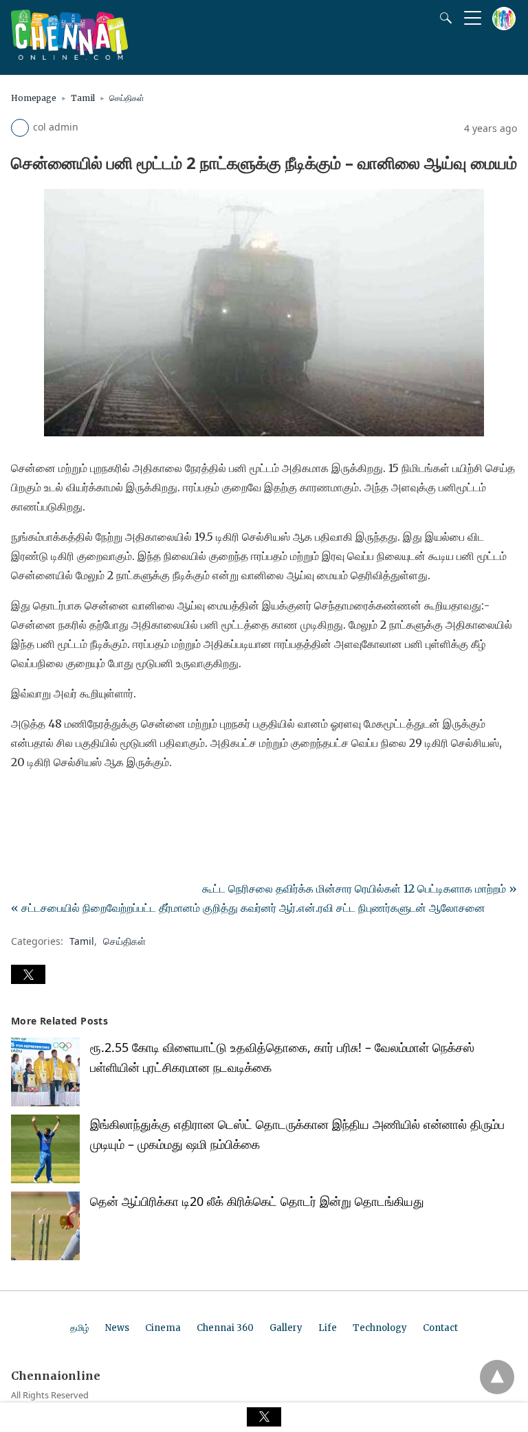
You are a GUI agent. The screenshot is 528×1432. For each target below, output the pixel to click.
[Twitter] (44, 800)
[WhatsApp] (66, 800)
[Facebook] (22, 800)
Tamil (83, 98)
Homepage (33, 98)
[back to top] (497, 1377)
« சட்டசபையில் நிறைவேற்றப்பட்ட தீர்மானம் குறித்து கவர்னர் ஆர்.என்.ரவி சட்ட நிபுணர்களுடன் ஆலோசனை (248, 908)
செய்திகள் (126, 98)
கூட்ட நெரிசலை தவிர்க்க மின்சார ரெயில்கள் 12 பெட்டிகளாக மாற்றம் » (359, 888)
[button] (28, 974)
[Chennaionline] (69, 55)
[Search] (442, 18)
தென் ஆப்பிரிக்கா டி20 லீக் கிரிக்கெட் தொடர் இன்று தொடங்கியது (257, 1201)
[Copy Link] (88, 800)
